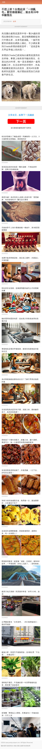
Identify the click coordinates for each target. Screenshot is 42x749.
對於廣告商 (26, 746)
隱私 (18, 746)
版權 (21, 746)
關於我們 (3, 746)
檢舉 (14, 21)
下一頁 (21, 121)
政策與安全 (10, 746)
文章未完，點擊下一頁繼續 (21, 115)
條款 (15, 746)
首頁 (3, 2)
